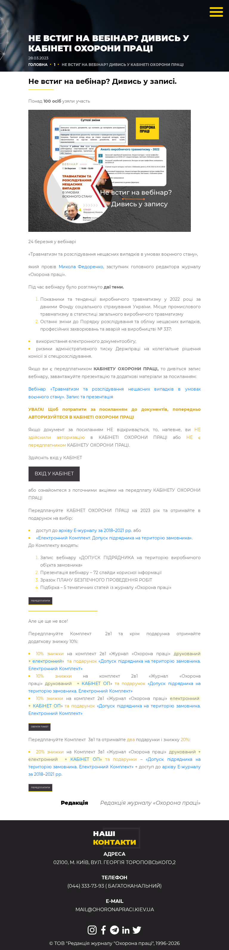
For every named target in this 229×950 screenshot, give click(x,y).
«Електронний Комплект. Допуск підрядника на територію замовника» (114, 538)
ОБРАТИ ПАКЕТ (39, 726)
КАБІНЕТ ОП (96, 683)
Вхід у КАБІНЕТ (54, 473)
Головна (38, 64)
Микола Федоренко (81, 266)
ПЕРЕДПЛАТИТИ (40, 600)
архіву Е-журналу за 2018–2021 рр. (95, 530)
